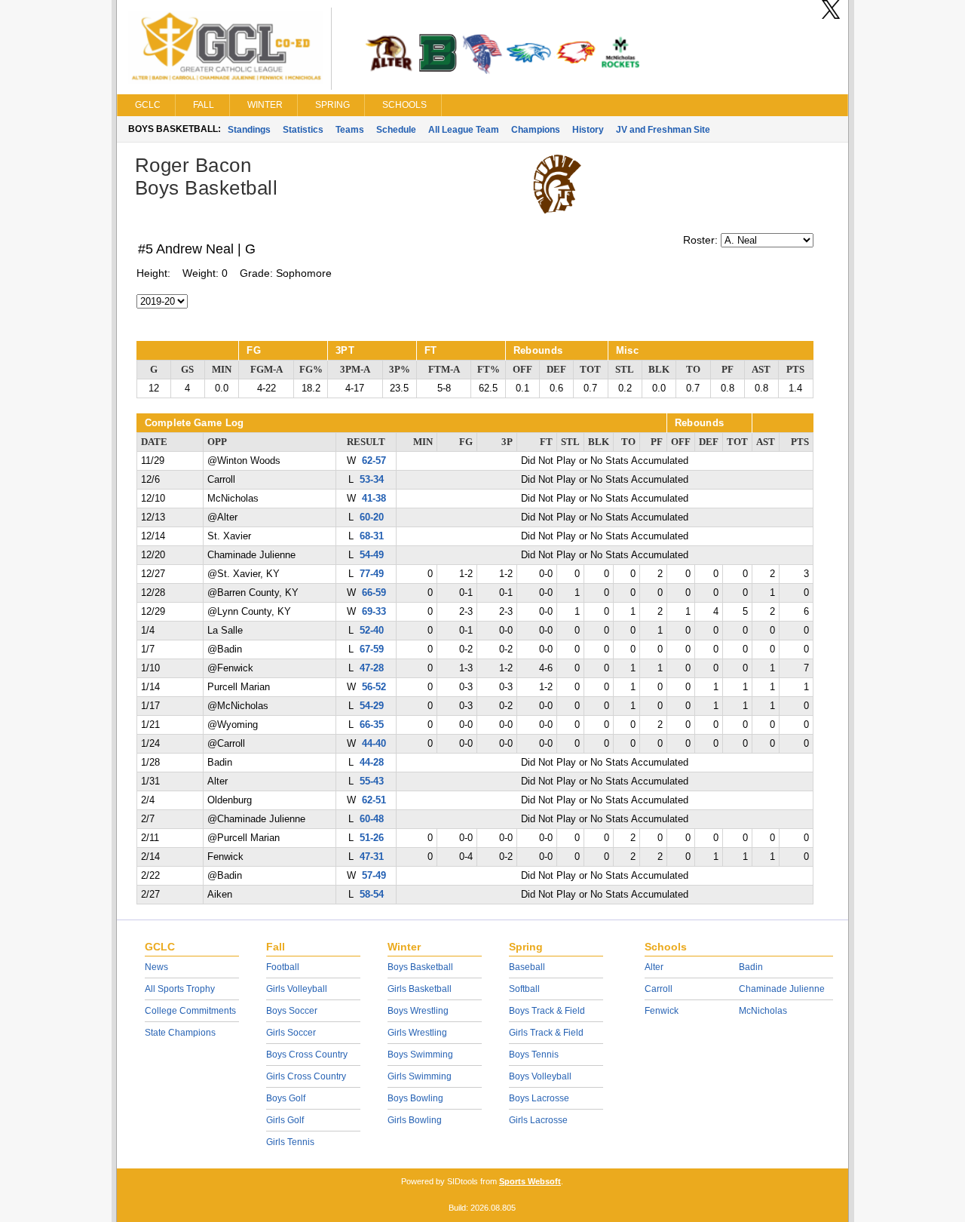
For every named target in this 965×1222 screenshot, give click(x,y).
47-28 (372, 668)
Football (282, 967)
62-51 (374, 800)
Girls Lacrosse (538, 1120)
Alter (654, 967)
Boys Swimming (420, 1054)
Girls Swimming (420, 1076)
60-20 (372, 517)
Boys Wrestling (418, 1011)
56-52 (374, 687)
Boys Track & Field (547, 1011)
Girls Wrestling (417, 1032)
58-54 (372, 894)
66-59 (374, 593)
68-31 (372, 536)
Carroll (658, 989)
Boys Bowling (415, 1098)
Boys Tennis (534, 1054)
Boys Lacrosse (539, 1098)
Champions (535, 129)
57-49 (374, 875)
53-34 (372, 479)
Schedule (396, 129)
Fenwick (662, 1011)
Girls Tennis (290, 1142)
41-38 (374, 498)
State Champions (180, 1032)
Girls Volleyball (296, 989)
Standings (249, 129)
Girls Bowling (415, 1120)
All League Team (463, 129)
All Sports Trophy (180, 989)
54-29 (372, 706)
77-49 (372, 574)
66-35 (372, 725)
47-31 (372, 857)
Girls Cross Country (306, 1076)
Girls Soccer (291, 1032)
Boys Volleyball (540, 1076)
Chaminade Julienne (782, 989)
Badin (751, 967)
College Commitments (190, 1011)
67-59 (372, 649)
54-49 (372, 555)
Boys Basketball (420, 967)
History (588, 129)
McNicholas (763, 1011)
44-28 (372, 762)
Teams (349, 129)
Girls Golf (285, 1120)
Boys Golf (285, 1098)
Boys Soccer (291, 1011)
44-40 (374, 743)
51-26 (372, 838)
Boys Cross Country (307, 1054)
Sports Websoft (530, 1181)
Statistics (303, 129)
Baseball (527, 967)
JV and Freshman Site (663, 129)
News (156, 967)
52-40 (372, 630)
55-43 (372, 781)
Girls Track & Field (546, 1032)
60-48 (372, 819)
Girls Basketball (420, 989)
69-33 (374, 611)
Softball (524, 989)
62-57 (374, 461)
